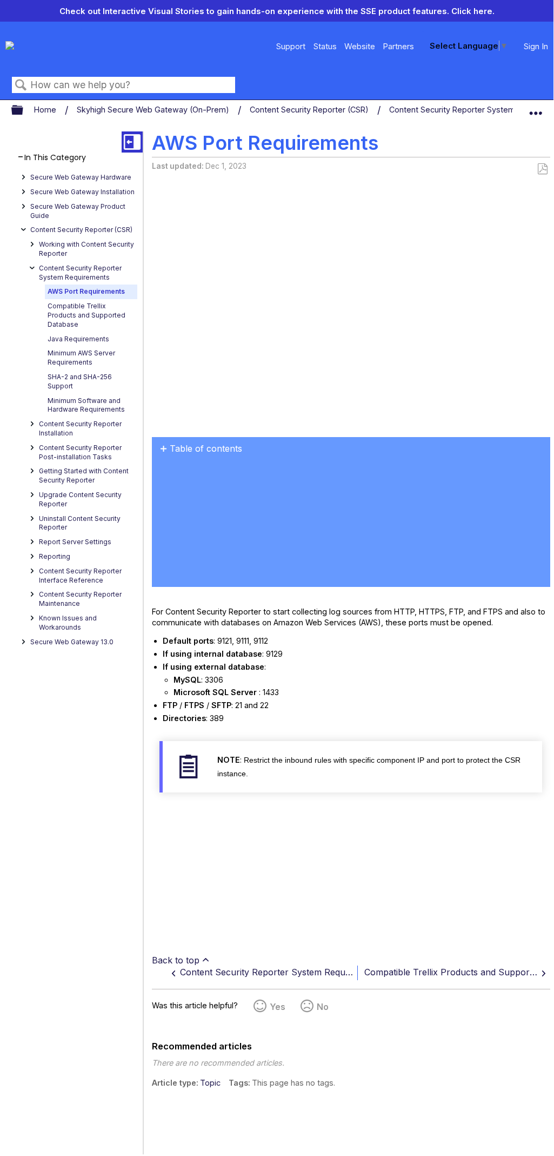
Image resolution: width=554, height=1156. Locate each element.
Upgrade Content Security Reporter (80, 499)
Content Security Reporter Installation (80, 428)
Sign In (536, 46)
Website (359, 46)
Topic (210, 1082)
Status (325, 46)
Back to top (175, 960)
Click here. (473, 11)
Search (21, 85)
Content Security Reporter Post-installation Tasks (80, 452)
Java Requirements (78, 339)
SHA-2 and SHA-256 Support (80, 381)
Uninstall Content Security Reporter (80, 523)
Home (46, 109)
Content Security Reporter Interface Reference (80, 575)
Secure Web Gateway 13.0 (72, 642)
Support (290, 46)
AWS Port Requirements (86, 291)
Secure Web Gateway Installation (82, 192)
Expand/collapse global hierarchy (24, 110)
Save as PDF (542, 169)
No (323, 1006)
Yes (277, 1006)
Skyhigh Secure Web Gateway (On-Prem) (154, 109)
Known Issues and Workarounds (68, 622)
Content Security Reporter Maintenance (80, 598)
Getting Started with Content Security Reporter (84, 475)
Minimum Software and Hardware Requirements (86, 405)
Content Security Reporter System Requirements (80, 272)
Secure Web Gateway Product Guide (77, 211)
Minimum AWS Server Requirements (81, 357)
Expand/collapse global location (535, 107)
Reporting (54, 556)
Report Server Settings (75, 542)
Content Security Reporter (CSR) (310, 109)
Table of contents (206, 448)
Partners (398, 46)
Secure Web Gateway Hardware (80, 177)
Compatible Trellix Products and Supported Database (86, 315)
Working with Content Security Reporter (86, 248)
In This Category (55, 158)
